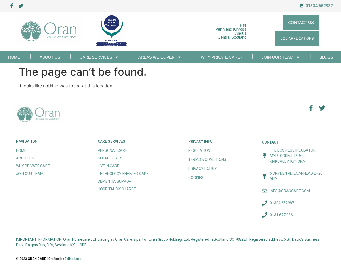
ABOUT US (50, 57)
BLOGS (326, 57)
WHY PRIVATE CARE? (221, 57)
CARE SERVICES (96, 57)
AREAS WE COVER (156, 57)
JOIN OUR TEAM (277, 57)
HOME (14, 57)
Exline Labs (73, 259)
